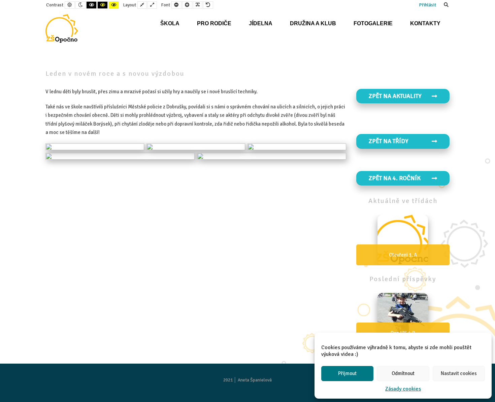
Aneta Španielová (255, 380)
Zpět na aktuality (395, 96)
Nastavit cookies (459, 373)
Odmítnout (403, 373)
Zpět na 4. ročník (395, 178)
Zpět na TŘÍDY (388, 141)
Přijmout (347, 373)
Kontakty (425, 23)
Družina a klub (313, 23)
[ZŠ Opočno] (61, 28)
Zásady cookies (403, 389)
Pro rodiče (214, 23)
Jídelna (260, 23)
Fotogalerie (373, 23)
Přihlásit (427, 5)
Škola (169, 23)
